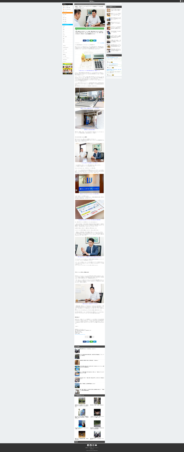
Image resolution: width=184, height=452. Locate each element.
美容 (63, 29)
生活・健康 (64, 21)
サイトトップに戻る (68, 4)
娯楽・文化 (64, 17)
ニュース (65, 11)
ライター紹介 (65, 49)
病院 (63, 38)
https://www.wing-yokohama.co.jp (80, 334)
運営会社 (64, 54)
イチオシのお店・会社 (67, 9)
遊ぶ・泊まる (65, 36)
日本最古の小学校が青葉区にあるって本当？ (112, 57)
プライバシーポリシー (95, 447)
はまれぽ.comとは (65, 47)
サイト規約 (64, 56)
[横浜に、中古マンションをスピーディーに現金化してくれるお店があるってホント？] (94, 41)
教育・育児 (64, 19)
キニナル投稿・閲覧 (67, 7)
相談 (63, 40)
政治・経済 (64, 14)
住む (63, 31)
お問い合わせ (65, 59)
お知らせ (64, 45)
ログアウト (64, 61)
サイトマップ (65, 52)
